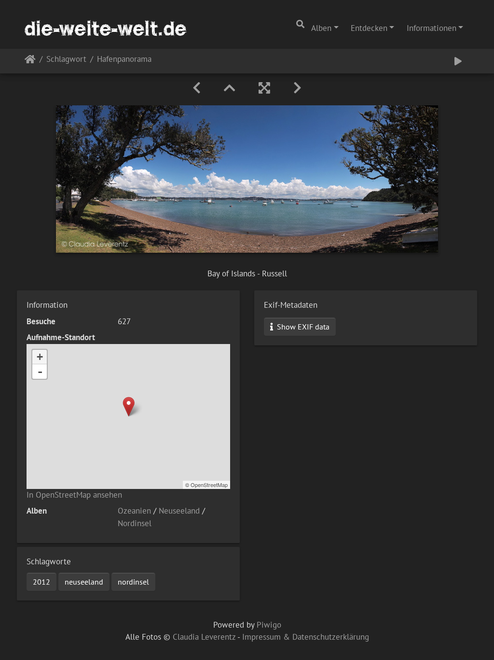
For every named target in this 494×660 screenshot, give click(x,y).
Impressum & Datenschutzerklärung (305, 636)
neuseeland (84, 582)
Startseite (30, 61)
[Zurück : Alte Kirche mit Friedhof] (196, 88)
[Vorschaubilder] (229, 88)
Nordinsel (134, 523)
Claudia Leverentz (204, 636)
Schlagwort (66, 59)
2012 (41, 582)
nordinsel (133, 582)
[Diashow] (458, 61)
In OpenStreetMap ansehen (74, 494)
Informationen (431, 28)
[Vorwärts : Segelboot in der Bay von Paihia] (297, 88)
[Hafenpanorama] (129, 406)
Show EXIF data (302, 326)
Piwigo (269, 624)
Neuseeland (179, 510)
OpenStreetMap (209, 484)
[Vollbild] (264, 88)
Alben (321, 28)
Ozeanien (134, 510)
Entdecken (369, 28)
